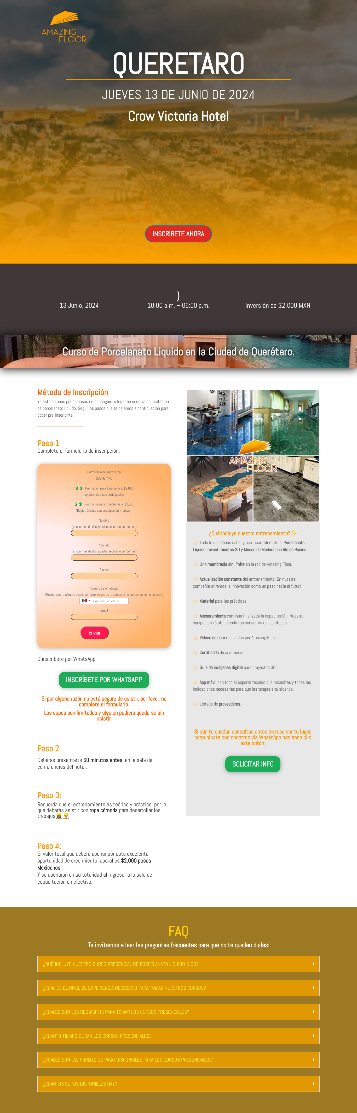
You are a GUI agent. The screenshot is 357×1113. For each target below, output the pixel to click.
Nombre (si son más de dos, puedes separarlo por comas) (104, 523)
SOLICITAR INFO (253, 764)
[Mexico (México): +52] (86, 601)
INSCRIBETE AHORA (178, 233)
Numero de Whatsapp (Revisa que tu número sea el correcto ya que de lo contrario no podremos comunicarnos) (104, 591)
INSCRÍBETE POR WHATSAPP (104, 679)
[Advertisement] (178, 167)
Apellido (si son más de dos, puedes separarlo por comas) (104, 548)
